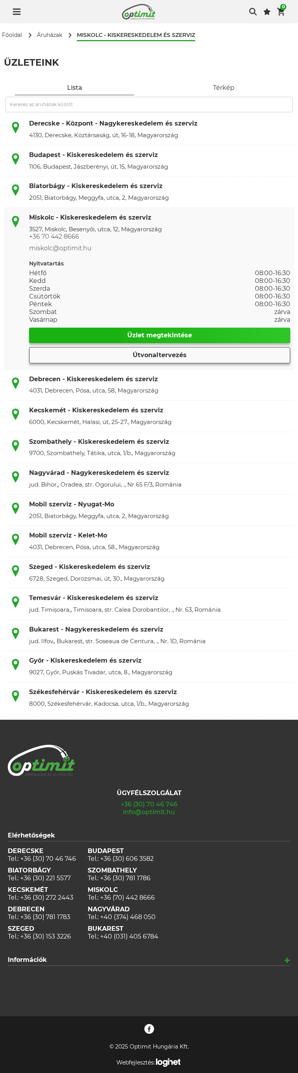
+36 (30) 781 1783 (45, 917)
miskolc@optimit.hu (60, 248)
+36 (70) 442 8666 (127, 897)
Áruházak (49, 35)
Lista (74, 87)
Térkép (223, 87)
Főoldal (12, 35)
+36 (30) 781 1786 (125, 878)
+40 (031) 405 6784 (129, 936)
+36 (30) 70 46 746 (149, 804)
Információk (27, 959)
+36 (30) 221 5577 (45, 878)
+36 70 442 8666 (54, 236)
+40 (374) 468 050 (128, 917)
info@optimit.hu (149, 812)
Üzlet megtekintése (159, 335)
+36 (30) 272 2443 (46, 897)
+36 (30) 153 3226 (45, 936)
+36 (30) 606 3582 (127, 858)
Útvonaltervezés (160, 355)
